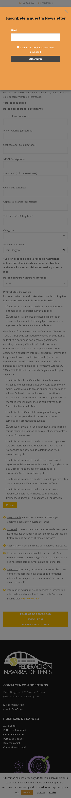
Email (14, 30)
